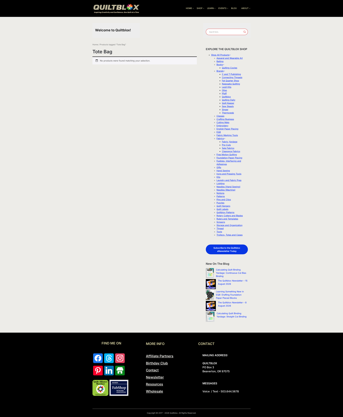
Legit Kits (226, 87)
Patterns (221, 196)
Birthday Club (157, 363)
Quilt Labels (222, 209)
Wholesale (154, 391)
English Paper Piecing (227, 128)
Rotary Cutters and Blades (230, 215)
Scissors (221, 222)
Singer (225, 109)
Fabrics (220, 138)
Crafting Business (225, 119)
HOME (189, 8)
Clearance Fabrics (231, 151)
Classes (220, 116)
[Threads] (108, 358)
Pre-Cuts (226, 145)
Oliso (224, 90)
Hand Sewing (223, 170)
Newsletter (155, 377)
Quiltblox (226, 96)
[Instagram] (119, 358)
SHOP (199, 8)
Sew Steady (228, 106)
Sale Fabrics (228, 148)
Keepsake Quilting (231, 83)
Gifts (219, 167)
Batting (220, 61)
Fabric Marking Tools (227, 135)
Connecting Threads (232, 77)
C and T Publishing (231, 74)
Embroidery (222, 125)
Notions (220, 193)
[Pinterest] (97, 370)
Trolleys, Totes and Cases (230, 235)
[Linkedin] (108, 370)
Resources (154, 384)
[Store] (119, 370)
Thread (220, 228)
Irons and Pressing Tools (229, 173)
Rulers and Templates (227, 218)
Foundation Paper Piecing (229, 157)
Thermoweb (228, 112)
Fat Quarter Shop (230, 80)
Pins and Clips (224, 199)
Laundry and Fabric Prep (229, 180)
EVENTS (222, 8)
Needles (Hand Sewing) (228, 186)
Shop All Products (220, 55)
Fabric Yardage (229, 141)
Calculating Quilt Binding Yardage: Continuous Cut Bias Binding (231, 272)
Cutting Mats (223, 122)
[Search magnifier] (245, 32)
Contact (152, 370)
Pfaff (224, 93)
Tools (219, 231)
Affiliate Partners (159, 356)
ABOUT (245, 8)
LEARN (210, 8)
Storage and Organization (229, 225)
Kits (218, 177)
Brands (220, 71)
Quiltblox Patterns (225, 212)
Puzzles (220, 202)
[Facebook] (97, 358)
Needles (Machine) (226, 190)
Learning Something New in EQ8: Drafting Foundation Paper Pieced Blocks (230, 294)
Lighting (221, 183)
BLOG (234, 8)
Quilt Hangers (223, 206)
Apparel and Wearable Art (230, 58)
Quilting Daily (228, 100)
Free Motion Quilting (227, 154)
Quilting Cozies (229, 67)
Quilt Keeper (228, 103)
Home (95, 44)
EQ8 (219, 132)
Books (220, 64)
